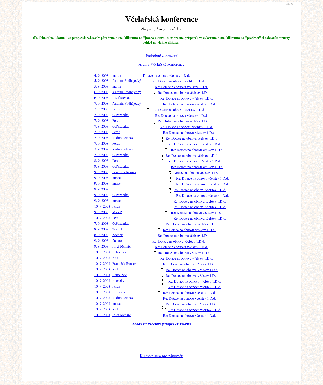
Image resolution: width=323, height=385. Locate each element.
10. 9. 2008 (102, 206)
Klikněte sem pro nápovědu (161, 355)
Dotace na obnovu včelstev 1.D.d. (166, 75)
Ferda (116, 109)
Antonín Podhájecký (126, 80)
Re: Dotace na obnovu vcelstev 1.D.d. (200, 201)
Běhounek (119, 252)
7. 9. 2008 (101, 103)
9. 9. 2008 (101, 166)
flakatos (117, 240)
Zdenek (117, 229)
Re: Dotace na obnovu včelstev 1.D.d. (178, 81)
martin (116, 75)
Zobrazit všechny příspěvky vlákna (161, 324)
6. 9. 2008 (101, 91)
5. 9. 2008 (101, 80)
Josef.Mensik (121, 97)
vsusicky (118, 280)
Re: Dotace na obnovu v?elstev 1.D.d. (186, 98)
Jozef (116, 189)
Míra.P (117, 212)
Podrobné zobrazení (161, 55)
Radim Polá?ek (122, 137)
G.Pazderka (120, 114)
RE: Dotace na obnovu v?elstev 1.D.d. (189, 264)
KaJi (115, 257)
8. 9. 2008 (101, 160)
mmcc (116, 177)
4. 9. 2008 (101, 75)
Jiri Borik (118, 292)
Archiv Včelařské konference (161, 64)
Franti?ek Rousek (124, 172)
